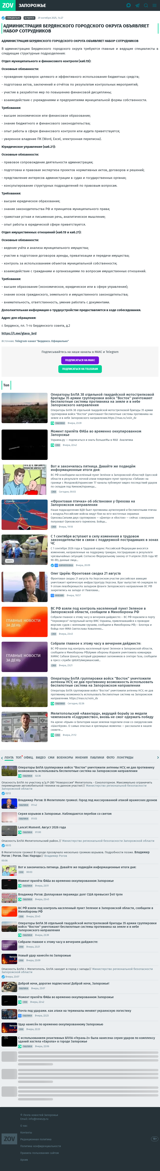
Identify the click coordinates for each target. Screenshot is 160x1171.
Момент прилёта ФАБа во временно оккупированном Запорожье (96, 433)
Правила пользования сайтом (39, 1153)
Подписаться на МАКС (80, 360)
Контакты (26, 1132)
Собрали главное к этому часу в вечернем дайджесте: (96, 643)
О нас (24, 1125)
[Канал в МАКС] (129, 5)
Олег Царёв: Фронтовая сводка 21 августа (86, 573)
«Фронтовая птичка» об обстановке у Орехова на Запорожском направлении (93, 503)
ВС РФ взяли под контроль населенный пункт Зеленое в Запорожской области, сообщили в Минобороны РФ (98, 610)
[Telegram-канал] (137, 5)
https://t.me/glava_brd (19, 333)
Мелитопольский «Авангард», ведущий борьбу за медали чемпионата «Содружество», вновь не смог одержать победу (102, 715)
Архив (24, 1159)
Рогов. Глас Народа (27, 856)
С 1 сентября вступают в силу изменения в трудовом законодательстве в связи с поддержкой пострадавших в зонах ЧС (104, 539)
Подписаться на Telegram (80, 369)
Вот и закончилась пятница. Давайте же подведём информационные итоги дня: (93, 468)
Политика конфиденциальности (40, 1146)
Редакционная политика (36, 1139)
